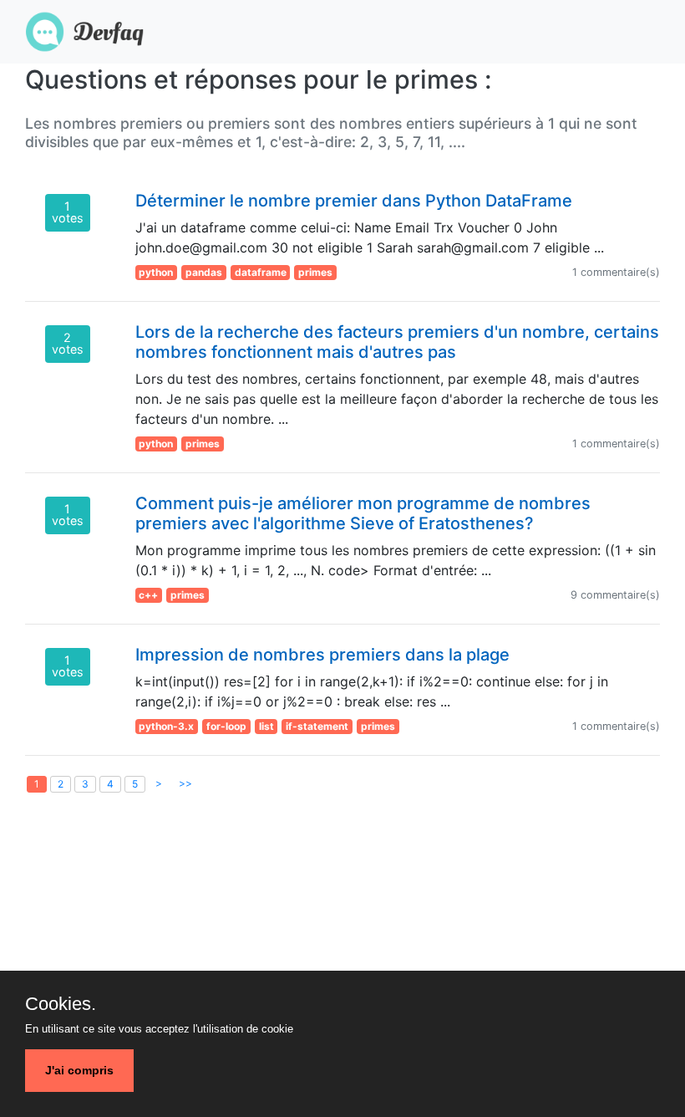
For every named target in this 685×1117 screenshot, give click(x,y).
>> (185, 783)
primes (315, 272)
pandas (203, 272)
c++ (148, 595)
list (266, 726)
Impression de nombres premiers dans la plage (322, 655)
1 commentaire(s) (616, 272)
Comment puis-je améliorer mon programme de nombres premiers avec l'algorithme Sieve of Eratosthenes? (363, 513)
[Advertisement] (342, 950)
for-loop (226, 726)
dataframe (261, 272)
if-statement (317, 726)
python (156, 272)
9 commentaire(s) (615, 595)
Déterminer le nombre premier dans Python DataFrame (353, 201)
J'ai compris (79, 1070)
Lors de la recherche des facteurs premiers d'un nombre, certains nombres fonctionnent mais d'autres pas (397, 342)
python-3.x (166, 726)
